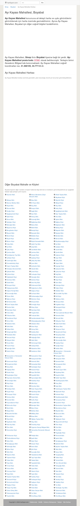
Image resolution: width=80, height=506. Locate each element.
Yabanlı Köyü (35, 471)
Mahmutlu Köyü (11, 405)
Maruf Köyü (34, 408)
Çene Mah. (34, 263)
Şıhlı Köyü (34, 449)
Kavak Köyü (10, 372)
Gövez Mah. (59, 326)
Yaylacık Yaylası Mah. (13, 477)
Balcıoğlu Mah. (11, 225)
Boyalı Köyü (10, 239)
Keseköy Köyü (35, 381)
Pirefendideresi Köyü (13, 438)
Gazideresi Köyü (12, 318)
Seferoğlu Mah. (11, 446)
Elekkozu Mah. (59, 299)
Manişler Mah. (35, 405)
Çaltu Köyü (10, 249)
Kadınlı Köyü (10, 351)
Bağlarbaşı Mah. (36, 222)
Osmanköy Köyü (12, 430)
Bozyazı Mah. (35, 239)
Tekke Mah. (10, 460)
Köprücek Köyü (60, 392)
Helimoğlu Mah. (60, 337)
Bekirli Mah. (34, 228)
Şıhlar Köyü (10, 449)
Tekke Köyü (59, 457)
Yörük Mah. (34, 488)
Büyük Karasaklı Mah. (37, 241)
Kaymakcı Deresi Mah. (13, 378)
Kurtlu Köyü (34, 400)
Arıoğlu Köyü (10, 211)
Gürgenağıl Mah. (12, 332)
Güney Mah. (35, 329)
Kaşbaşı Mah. (11, 370)
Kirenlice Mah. (35, 386)
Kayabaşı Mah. (60, 372)
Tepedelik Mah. (35, 463)
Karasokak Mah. (36, 364)
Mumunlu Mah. (60, 413)
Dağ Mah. (58, 274)
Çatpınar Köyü (59, 255)
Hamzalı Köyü (11, 337)
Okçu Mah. (34, 422)
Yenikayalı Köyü (36, 479)
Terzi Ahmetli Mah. (61, 463)
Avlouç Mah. (35, 217)
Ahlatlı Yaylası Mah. (61, 195)
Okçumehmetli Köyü (61, 422)
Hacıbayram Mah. (36, 335)
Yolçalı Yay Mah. (12, 488)
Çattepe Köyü (11, 258)
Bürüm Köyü (10, 241)
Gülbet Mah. (10, 329)
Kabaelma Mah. (36, 348)
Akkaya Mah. (11, 200)
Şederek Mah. (59, 444)
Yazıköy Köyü (35, 477)
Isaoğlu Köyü (59, 346)
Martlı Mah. (10, 408)
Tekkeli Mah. (35, 460)
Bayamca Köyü (11, 228)
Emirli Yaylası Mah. (12, 304)
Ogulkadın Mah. (11, 422)
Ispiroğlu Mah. (11, 348)
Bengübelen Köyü (12, 230)
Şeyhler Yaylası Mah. (61, 446)
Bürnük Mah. (59, 239)
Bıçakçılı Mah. (59, 233)
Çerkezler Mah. (35, 266)
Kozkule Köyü (59, 394)
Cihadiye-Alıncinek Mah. (14, 269)
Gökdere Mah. (11, 324)
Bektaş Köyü (59, 228)
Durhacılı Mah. (35, 293)
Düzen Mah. (10, 296)
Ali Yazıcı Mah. (35, 203)
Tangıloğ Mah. (59, 455)
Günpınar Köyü (60, 329)
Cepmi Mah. (59, 263)
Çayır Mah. (58, 258)
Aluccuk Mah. (11, 208)
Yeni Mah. (58, 477)
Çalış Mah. (34, 247)
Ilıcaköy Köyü (59, 343)
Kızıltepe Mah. (11, 389)
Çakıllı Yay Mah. (36, 244)
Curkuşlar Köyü (35, 274)
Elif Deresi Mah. (11, 302)
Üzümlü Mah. (59, 468)
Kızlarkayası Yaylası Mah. (63, 389)
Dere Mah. (58, 282)
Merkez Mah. (35, 411)
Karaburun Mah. (36, 351)
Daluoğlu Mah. (35, 277)
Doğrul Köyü (59, 288)
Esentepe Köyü (11, 310)
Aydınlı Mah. (59, 219)
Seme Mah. (34, 446)
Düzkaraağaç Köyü (37, 296)
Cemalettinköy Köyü (13, 263)
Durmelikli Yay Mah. (61, 293)
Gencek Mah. (59, 318)
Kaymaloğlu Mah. (36, 378)
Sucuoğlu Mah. (35, 452)
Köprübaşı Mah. (36, 392)
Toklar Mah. (34, 466)
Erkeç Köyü (34, 307)
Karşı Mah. (10, 367)
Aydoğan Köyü (11, 222)
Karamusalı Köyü (12, 361)
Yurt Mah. (34, 493)
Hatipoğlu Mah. (35, 337)
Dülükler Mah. (59, 291)
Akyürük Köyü (59, 200)
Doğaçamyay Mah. (12, 288)
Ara (42, 3)
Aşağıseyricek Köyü (13, 214)
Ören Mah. (10, 427)
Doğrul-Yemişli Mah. (13, 291)
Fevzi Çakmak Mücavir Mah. (64, 313)
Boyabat (13, 7)
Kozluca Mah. (11, 397)
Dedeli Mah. (10, 282)
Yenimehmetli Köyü (12, 482)
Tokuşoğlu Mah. (60, 466)
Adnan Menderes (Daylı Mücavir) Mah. (37, 196)
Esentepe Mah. (35, 310)
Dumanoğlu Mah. (12, 293)
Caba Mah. (10, 244)
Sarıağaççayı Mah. (12, 444)
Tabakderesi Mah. (36, 455)
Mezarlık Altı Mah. (12, 413)
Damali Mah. (59, 277)
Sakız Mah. (10, 441)
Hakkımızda (33, 502)
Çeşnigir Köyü (59, 266)
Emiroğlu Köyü (35, 304)
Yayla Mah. (10, 474)
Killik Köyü (34, 383)
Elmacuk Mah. (59, 302)
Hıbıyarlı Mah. (11, 340)
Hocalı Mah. (10, 343)
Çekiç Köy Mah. (36, 260)
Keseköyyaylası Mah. (61, 381)
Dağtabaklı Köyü (12, 277)
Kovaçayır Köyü (11, 394)
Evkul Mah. (58, 310)
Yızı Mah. (58, 485)
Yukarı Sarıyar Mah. (37, 490)
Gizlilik (40, 502)
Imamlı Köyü (10, 346)
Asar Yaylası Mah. (60, 214)
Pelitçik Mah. (35, 435)
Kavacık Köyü (35, 370)
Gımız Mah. (10, 321)
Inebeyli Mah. (35, 346)
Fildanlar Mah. (11, 315)
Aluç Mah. (34, 206)
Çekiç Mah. (58, 260)
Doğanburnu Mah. (36, 288)
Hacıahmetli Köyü (60, 332)
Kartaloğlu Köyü (36, 367)
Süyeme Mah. (11, 455)
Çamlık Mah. (59, 252)
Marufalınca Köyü (60, 408)
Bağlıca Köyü (59, 222)
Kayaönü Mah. (59, 375)
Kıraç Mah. (58, 383)
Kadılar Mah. (59, 348)
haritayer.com (12, 2)
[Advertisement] (40, 41)
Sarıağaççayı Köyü (61, 441)
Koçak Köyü (10, 392)
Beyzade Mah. (35, 233)
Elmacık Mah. (35, 302)
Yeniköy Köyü (59, 479)
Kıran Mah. (10, 386)
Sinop (6, 7)
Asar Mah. (34, 214)
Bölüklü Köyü (35, 236)
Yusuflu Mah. (11, 496)
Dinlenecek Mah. (36, 285)
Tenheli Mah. (59, 460)
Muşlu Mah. (59, 416)
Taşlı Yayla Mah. (36, 457)
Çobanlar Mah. (60, 269)
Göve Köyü (34, 326)
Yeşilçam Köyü (35, 482)
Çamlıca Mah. (11, 252)
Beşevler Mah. (59, 230)
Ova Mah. (58, 430)
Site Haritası (67, 502)
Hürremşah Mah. (36, 343)
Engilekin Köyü (59, 304)
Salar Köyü (34, 441)
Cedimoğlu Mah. (12, 260)
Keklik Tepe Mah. (60, 378)
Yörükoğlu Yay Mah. (61, 488)
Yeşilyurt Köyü (11, 485)
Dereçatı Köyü (11, 285)
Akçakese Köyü (60, 197)
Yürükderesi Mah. (60, 493)
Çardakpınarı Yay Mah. (14, 255)
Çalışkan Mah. (59, 247)
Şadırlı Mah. (59, 438)
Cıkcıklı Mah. (35, 269)
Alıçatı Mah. (10, 206)
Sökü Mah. (58, 449)
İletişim (60, 502)
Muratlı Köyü (10, 416)
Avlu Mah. (58, 217)
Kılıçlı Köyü (10, 383)
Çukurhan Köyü (60, 271)
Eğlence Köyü (11, 299)
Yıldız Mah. (34, 485)
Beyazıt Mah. (11, 233)
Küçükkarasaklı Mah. (61, 397)
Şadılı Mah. (34, 438)
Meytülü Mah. (59, 411)
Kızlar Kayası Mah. (36, 389)
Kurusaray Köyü (60, 400)
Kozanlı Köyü (35, 394)
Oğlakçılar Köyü (60, 419)
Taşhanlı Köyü (11, 457)
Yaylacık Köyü (59, 474)
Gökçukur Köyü (60, 321)
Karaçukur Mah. (60, 359)
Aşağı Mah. (34, 211)
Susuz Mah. (59, 452)
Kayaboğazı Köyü (12, 375)
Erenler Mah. (11, 307)
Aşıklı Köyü (10, 217)
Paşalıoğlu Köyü (60, 433)
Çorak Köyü (34, 271)
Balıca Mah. (34, 225)
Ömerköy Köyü (35, 424)
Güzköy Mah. (35, 332)
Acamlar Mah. (11, 195)
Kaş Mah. (58, 367)
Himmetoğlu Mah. (60, 340)
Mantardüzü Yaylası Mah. (63, 405)
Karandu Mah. (35, 361)
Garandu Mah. (59, 315)
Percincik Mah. (59, 435)
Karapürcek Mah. (12, 364)
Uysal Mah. (34, 468)
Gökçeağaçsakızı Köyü (38, 321)
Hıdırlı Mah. (34, 340)
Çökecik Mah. (11, 271)
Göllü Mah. (10, 326)
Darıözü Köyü (35, 280)
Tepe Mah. (10, 463)
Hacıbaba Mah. (11, 335)
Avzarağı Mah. (35, 219)
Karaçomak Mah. (36, 359)
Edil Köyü (58, 296)
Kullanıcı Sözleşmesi (50, 502)
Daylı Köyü (58, 280)
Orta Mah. (58, 427)
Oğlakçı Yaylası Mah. (37, 419)
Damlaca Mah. (11, 280)
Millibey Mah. (35, 413)
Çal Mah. (58, 244)
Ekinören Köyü (35, 299)
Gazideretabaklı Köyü (37, 318)
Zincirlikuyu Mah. (36, 496)
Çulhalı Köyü (10, 274)
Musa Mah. (34, 416)
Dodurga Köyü (59, 285)
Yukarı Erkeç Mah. (12, 490)
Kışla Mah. (58, 386)
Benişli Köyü (35, 230)
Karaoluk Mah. (59, 361)
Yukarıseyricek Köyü (13, 493)
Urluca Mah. (10, 468)
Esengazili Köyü (60, 307)
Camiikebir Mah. (36, 249)
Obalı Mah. (10, 419)
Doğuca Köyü (35, 291)
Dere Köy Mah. (35, 282)
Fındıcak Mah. (35, 315)
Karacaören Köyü (36, 356)
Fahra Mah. (10, 313)
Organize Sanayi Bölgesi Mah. (40, 427)
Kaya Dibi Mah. (35, 372)
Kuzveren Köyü (60, 403)
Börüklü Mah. (59, 236)
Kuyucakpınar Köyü (13, 403)
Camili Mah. (59, 249)
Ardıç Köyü (58, 208)
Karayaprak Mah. (60, 364)
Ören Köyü (58, 424)
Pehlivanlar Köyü (12, 435)
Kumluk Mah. (11, 400)
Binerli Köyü (10, 236)
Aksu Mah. (34, 200)
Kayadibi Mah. (35, 375)
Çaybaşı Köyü (35, 258)
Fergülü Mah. (35, 313)
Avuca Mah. (10, 219)
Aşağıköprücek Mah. (61, 211)
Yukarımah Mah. (60, 490)
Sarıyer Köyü (35, 444)
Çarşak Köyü (35, 255)
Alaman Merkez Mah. (13, 203)
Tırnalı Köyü (10, 466)
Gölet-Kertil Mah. (60, 324)
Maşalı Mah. (10, 411)
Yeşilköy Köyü (59, 482)
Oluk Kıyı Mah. (11, 424)
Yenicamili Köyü (11, 479)
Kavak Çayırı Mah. (61, 370)
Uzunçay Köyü (11, 471)
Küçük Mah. (34, 397)
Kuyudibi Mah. (35, 403)
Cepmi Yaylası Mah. (13, 266)
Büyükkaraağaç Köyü (61, 241)
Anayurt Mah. (35, 208)
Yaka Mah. (58, 471)
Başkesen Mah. (60, 225)
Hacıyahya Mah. (60, 335)
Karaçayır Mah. (60, 356)
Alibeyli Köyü (59, 203)
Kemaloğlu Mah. (12, 381)
